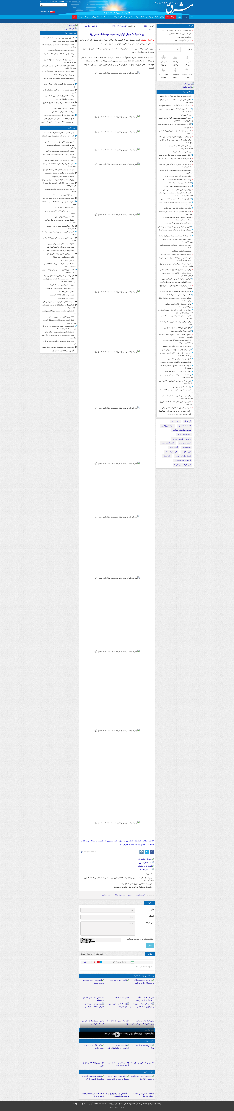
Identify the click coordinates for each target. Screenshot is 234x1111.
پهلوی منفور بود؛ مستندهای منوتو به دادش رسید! (58, 347)
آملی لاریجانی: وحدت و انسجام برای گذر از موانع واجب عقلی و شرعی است (176, 194)
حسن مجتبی (106, 895)
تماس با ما (52, 2)
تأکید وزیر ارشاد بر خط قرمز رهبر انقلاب (177, 208)
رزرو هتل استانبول (184, 434)
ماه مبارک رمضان (119, 895)
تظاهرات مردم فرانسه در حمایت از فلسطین (59, 173)
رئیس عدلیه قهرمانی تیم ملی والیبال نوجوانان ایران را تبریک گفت (177, 240)
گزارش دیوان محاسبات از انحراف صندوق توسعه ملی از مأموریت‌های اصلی (59, 280)
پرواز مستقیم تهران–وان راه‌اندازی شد (61, 285)
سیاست (185, 16)
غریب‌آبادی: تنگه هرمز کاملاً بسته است (178, 223)
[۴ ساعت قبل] (117, 1034)
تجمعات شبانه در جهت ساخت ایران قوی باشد (175, 254)
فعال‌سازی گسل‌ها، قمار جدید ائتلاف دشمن (176, 199)
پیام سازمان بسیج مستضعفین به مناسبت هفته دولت (176, 323)
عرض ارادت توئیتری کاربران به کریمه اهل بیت (136, 883)
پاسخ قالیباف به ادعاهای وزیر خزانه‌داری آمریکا (175, 282)
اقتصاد (103, 16)
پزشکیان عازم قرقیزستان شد (181, 152)
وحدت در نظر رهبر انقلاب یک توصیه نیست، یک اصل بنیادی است (176, 376)
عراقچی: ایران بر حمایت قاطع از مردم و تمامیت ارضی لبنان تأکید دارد (176, 335)
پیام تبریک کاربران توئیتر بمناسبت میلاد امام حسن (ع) (117, 34)
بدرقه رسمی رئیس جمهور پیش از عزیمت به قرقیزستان (117, 1095)
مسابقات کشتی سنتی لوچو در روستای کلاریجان (143, 1095)
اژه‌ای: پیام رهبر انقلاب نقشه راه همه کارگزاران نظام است (176, 403)
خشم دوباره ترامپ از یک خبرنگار (63, 257)
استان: (189, 49)
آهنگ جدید (174, 447)
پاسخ (84, 962)
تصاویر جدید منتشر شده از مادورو (63, 41)
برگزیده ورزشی (149, 1041)
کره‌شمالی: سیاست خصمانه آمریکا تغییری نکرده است (59, 312)
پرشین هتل (187, 447)
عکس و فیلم (95, 16)
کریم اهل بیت (140, 895)
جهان (179, 16)
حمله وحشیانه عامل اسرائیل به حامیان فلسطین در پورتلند (58, 103)
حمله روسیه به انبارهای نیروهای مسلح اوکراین (58, 198)
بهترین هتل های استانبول (181, 430)
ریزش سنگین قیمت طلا (183, 40)
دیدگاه (86, 16)
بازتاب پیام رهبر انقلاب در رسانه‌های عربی (177, 189)
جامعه (109, 16)
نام (152, 909)
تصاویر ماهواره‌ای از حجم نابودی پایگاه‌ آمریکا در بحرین (59, 91)
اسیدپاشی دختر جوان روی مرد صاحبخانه (93, 999)
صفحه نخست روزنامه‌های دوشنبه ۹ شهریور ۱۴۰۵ (92, 1095)
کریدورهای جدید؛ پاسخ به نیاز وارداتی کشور (176, 349)
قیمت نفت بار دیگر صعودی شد (63, 108)
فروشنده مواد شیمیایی (183, 460)
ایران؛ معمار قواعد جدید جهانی (180, 331)
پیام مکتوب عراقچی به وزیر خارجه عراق (178, 176)
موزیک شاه (175, 421)
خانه (191, 16)
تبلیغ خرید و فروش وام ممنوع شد (62, 176)
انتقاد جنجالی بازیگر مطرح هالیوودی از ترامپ (59, 115)
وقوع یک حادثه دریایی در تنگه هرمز (62, 112)
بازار (74, 16)
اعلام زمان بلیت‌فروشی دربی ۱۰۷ (142, 1062)
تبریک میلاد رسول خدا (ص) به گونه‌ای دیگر (176, 407)
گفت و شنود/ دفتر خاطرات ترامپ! (179, 414)
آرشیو (60, 2)
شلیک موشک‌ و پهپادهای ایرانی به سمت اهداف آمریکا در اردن (128, 1033)
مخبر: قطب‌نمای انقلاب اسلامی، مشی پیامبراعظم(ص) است (179, 305)
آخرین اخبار (72, 128)
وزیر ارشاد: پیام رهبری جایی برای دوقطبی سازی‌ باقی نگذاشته (176, 382)
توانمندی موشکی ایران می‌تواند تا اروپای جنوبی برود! (60, 85)
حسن (130, 895)
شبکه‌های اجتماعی (152, 16)
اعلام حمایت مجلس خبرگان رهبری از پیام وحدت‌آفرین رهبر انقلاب (178, 341)
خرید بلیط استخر (171, 451)
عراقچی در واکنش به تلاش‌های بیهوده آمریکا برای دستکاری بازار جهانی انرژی (175, 311)
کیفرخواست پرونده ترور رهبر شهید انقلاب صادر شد (176, 391)
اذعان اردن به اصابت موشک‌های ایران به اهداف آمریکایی (59, 45)
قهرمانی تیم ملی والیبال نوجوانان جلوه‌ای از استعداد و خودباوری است (177, 218)
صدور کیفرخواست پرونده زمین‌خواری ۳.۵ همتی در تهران (176, 132)
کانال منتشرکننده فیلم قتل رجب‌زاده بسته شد (175, 362)
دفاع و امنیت (140, 16)
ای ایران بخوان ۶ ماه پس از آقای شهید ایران (176, 279)
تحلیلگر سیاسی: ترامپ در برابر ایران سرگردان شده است (60, 221)
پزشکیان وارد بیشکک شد (182, 115)
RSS (67, 2)
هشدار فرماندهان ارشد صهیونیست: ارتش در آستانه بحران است (60, 265)
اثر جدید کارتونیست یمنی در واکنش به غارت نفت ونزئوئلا (59, 233)
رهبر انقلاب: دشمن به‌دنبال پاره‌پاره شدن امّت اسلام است (176, 246)
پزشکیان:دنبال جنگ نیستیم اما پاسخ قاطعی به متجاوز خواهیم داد (176, 147)
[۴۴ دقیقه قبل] (142, 987)
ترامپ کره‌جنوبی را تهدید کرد (64, 207)
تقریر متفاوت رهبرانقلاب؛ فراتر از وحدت (177, 186)
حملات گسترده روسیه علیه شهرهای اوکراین (59, 151)
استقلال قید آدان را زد (67, 260)
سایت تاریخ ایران (167, 425)
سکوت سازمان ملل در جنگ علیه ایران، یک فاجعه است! (59, 203)
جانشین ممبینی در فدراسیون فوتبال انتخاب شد (118, 1064)
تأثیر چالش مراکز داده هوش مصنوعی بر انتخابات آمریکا (59, 137)
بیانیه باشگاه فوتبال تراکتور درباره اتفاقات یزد (59, 96)
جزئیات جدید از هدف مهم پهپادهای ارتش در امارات (60, 190)
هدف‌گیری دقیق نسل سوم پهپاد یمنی (61, 317)
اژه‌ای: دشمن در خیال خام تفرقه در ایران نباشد (175, 96)
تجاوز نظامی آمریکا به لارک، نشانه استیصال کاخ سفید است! (176, 101)
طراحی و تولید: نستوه (117, 1107)
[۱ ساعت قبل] (142, 1052)
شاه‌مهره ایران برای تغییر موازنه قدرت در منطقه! (58, 37)
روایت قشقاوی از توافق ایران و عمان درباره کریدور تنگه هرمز (177, 274)
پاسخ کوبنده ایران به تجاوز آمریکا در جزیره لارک (175, 136)
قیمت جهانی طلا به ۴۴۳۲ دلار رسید (179, 34)
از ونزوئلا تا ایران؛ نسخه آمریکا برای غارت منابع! (175, 236)
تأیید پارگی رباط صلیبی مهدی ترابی (93, 1064)
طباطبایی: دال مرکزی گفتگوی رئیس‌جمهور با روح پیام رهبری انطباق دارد (176, 354)
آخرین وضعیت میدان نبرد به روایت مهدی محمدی (174, 124)
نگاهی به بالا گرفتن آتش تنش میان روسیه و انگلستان (60, 212)
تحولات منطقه (170, 16)
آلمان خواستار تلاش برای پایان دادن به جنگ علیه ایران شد (59, 336)
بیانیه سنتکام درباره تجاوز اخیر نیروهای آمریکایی (58, 71)
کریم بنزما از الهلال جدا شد (65, 99)
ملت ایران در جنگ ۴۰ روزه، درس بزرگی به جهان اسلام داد (175, 286)
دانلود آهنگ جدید (184, 425)
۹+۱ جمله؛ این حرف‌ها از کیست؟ (180, 183)
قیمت (191, 25)
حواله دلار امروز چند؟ (184, 37)
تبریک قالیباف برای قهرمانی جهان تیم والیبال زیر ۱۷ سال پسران (176, 265)
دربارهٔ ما (43, 2)
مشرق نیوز (174, 7)
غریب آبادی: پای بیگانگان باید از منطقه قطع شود (175, 105)
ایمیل (151, 916)
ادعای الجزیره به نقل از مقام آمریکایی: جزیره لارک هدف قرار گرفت (175, 165)
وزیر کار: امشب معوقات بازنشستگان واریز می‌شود (145, 999)
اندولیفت (167, 456)
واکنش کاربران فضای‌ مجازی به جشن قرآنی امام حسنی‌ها (133, 887)
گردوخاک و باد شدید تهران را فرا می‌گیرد (61, 243)
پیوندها (80, 16)
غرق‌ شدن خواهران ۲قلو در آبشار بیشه (61, 50)
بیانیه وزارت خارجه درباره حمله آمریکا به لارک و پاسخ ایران (176, 141)
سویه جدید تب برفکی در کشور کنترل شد (60, 247)
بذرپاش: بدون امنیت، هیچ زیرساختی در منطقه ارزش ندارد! (176, 366)
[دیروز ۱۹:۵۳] (92, 1010)
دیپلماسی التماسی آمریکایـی (181, 251)
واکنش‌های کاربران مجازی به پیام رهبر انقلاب (175, 291)
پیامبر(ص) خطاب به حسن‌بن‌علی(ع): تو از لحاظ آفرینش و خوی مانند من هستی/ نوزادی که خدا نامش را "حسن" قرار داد (119, 879)
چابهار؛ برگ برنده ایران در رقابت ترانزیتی (177, 327)
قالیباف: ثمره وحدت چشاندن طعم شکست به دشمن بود (177, 317)
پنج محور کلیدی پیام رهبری (182, 386)
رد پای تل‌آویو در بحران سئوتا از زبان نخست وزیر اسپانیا (59, 155)
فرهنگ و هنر (118, 16)
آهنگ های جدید (185, 443)
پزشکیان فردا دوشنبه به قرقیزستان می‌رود (177, 179)
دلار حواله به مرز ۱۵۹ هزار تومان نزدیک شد (176, 30)
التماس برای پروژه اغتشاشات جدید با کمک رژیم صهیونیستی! (59, 306)
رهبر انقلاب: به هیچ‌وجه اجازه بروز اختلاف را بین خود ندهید (176, 203)
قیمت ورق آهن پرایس (183, 456)
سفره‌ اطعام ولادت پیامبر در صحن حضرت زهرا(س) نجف (61, 227)
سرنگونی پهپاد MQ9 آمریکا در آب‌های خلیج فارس (57, 122)
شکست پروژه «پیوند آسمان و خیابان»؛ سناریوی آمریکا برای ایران (176, 110)
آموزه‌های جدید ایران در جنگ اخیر (179, 359)
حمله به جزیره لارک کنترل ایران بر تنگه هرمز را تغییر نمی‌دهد (59, 184)
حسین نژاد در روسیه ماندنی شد (63, 195)
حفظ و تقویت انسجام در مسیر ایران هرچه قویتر (175, 155)
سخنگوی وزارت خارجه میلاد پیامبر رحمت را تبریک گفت (175, 231)
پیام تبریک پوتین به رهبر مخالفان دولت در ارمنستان (61, 146)
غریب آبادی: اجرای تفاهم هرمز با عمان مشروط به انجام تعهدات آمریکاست (176, 259)
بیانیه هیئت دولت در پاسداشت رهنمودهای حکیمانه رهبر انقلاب (177, 397)
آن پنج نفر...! (186, 127)
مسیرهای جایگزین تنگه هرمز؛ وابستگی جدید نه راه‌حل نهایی (176, 212)
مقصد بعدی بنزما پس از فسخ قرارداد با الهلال (59, 160)
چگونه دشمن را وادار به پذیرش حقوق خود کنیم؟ (175, 411)
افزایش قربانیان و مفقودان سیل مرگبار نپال (59, 332)
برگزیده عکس (149, 1071)
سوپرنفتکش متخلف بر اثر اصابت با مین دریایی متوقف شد (59, 342)
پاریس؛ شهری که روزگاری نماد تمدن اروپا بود (59, 275)
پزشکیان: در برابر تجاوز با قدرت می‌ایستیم (177, 346)
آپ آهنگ (187, 421)
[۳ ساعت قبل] (92, 987)
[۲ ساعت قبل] (117, 987)
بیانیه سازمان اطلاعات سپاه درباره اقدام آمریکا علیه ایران (176, 171)
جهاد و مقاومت (129, 16)
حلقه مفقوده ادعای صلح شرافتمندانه (178, 295)
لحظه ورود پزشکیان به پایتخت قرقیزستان (60, 253)
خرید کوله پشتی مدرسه (182, 464)
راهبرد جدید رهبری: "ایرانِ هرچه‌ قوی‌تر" (177, 371)
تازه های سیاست (187, 91)
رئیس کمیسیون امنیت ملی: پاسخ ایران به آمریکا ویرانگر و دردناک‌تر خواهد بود (176, 119)
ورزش (162, 16)
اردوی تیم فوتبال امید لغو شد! (64, 75)
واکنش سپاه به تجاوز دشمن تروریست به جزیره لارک (176, 159)
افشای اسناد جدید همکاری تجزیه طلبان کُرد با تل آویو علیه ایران (59, 321)
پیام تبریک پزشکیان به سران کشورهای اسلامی (175, 269)
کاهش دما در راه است (121, 997)
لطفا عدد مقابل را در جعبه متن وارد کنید (140, 939)
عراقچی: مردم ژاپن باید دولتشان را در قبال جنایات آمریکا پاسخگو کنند (175, 299)
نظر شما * (150, 922)
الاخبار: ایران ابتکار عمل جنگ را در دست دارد (59, 142)
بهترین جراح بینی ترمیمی (182, 438)
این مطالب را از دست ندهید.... (143, 975)
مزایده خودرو (186, 451)
